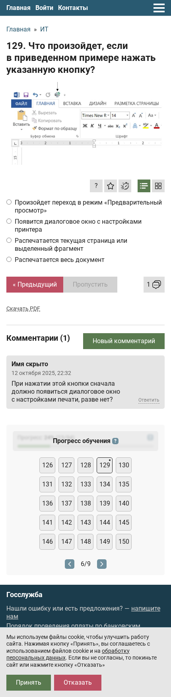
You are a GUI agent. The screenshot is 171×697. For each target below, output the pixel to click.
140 (124, 503)
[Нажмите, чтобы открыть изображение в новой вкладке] (85, 123)
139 (104, 503)
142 (66, 522)
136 (47, 503)
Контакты (73, 8)
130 (124, 465)
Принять (28, 682)
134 (104, 484)
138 (85, 503)
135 (124, 484)
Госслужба (24, 594)
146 (47, 541)
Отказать (78, 682)
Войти (44, 8)
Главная (18, 8)
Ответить (148, 400)
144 (104, 522)
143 (85, 522)
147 (66, 541)
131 (47, 484)
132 (66, 484)
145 (124, 522)
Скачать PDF (23, 308)
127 (66, 465)
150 (124, 541)
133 (85, 484)
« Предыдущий (35, 284)
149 (104, 541)
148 (85, 541)
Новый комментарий (124, 341)
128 (85, 465)
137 (66, 503)
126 (47, 465)
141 (47, 522)
